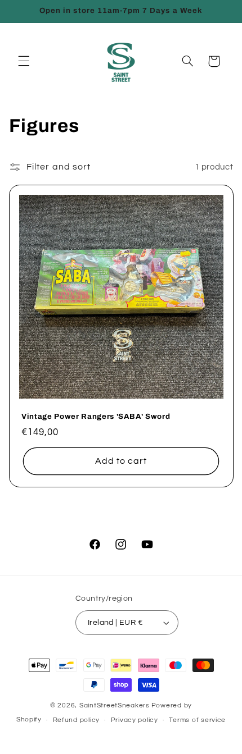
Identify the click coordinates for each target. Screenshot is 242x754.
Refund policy (76, 720)
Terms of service (197, 720)
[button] (24, 61)
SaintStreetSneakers (114, 705)
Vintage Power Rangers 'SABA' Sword (95, 416)
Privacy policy (134, 720)
